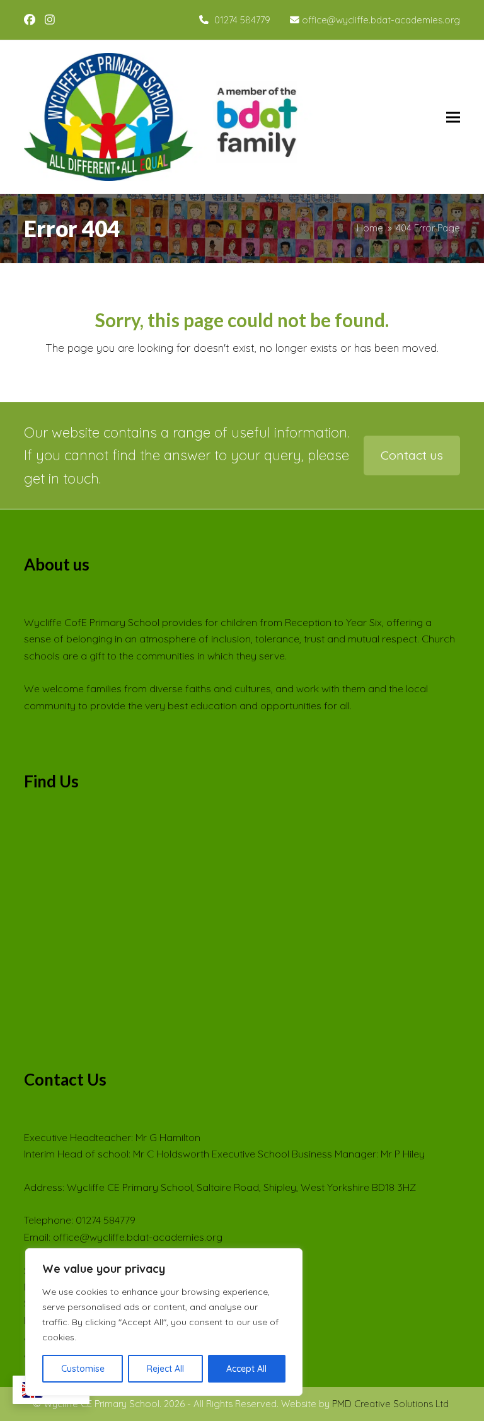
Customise (83, 1368)
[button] (453, 117)
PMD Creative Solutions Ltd (390, 1404)
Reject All (165, 1368)
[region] (163, 1322)
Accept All (246, 1368)
